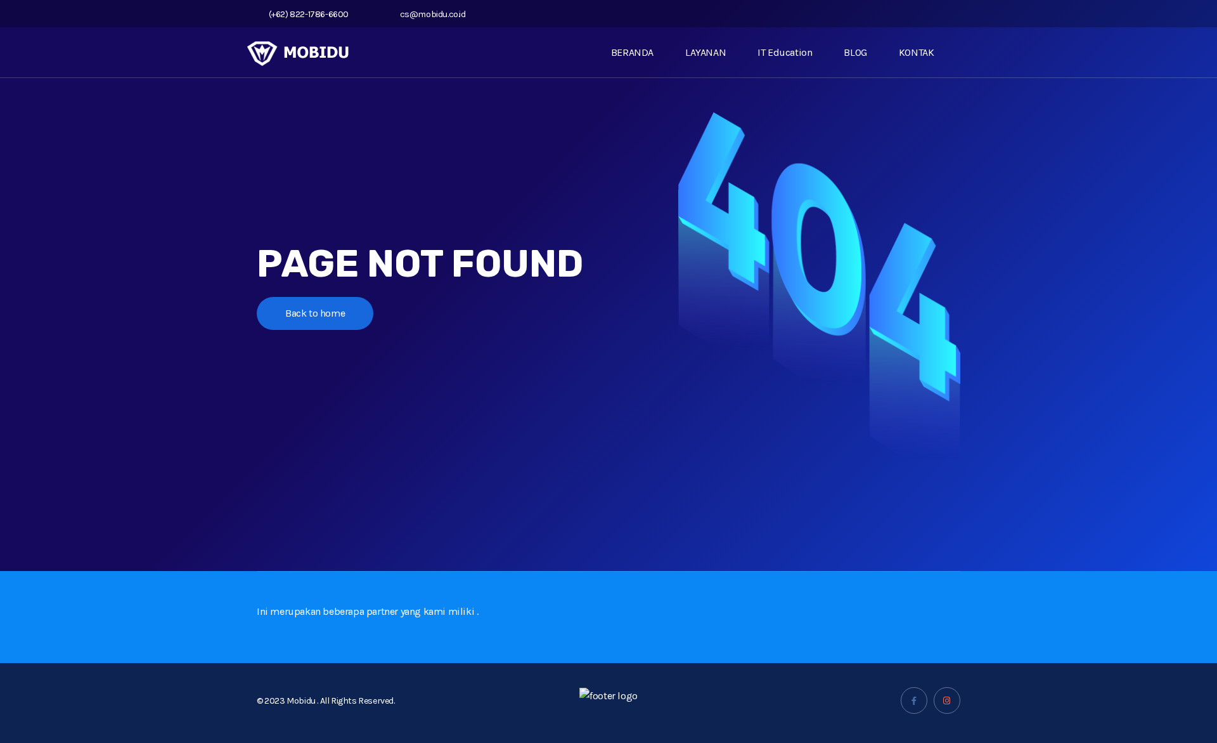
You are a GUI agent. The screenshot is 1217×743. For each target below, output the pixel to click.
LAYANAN (705, 52)
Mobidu (302, 700)
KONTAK (916, 52)
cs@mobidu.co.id (433, 14)
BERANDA (632, 52)
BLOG (855, 52)
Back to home (315, 313)
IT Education (784, 52)
